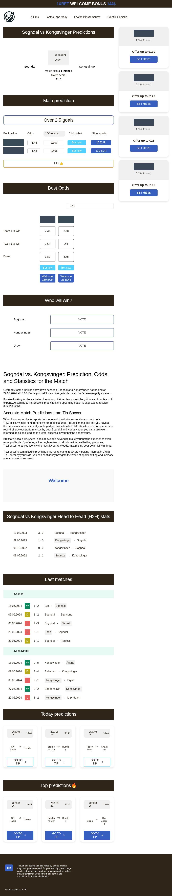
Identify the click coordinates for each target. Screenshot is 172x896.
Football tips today (56, 17)
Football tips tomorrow (87, 17)
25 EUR (101, 142)
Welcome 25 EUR (66, 278)
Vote (82, 319)
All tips (35, 17)
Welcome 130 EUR (47, 278)
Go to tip (18, 762)
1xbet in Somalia (117, 17)
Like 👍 (58, 163)
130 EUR (101, 150)
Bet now (77, 142)
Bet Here (144, 59)
